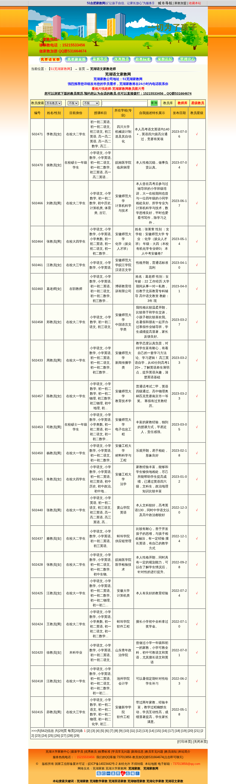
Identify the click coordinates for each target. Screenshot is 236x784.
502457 (37, 396)
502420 (37, 652)
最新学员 (77, 751)
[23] (38, 735)
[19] (184, 731)
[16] (164, 731)
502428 (37, 564)
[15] (158, 731)
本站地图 (151, 764)
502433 (37, 360)
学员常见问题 (121, 751)
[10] (126, 731)
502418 (37, 681)
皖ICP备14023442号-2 (103, 764)
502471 (37, 134)
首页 (82, 69)
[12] (139, 731)
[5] (102, 731)
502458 (37, 322)
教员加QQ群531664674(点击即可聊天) (157, 757)
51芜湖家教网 (60, 69)
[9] (121, 731)
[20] (190, 731)
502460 (37, 289)
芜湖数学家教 (99, 781)
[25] (50, 735)
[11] (132, 731)
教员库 (168, 103)
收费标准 (104, 751)
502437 (37, 538)
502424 (37, 624)
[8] (116, 731)
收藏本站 (195, 3)
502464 (37, 241)
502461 (37, 265)
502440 (37, 510)
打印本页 (184, 741)
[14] (151, 731)
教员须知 (171, 751)
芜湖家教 (99, 768)
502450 (37, 453)
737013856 (124, 757)
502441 (37, 479)
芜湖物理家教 (136, 781)
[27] (63, 735)
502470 (37, 165)
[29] (76, 735)
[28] (70, 735)
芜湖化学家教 (155, 781)
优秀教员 (91, 751)
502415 (37, 712)
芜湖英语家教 (118, 781)
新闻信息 (138, 751)
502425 (37, 593)
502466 (37, 203)
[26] (57, 735)
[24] (44, 735)
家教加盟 (180, 3)
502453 (37, 427)
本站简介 (184, 751)
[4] (98, 731)
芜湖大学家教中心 (58, 751)
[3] (93, 731)
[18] (177, 731)
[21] (197, 731)
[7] (111, 731)
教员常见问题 (154, 751)
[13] (145, 731)
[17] (171, 731)
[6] (107, 731)
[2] (88, 731)
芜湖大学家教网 (116, 768)
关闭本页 (200, 741)
